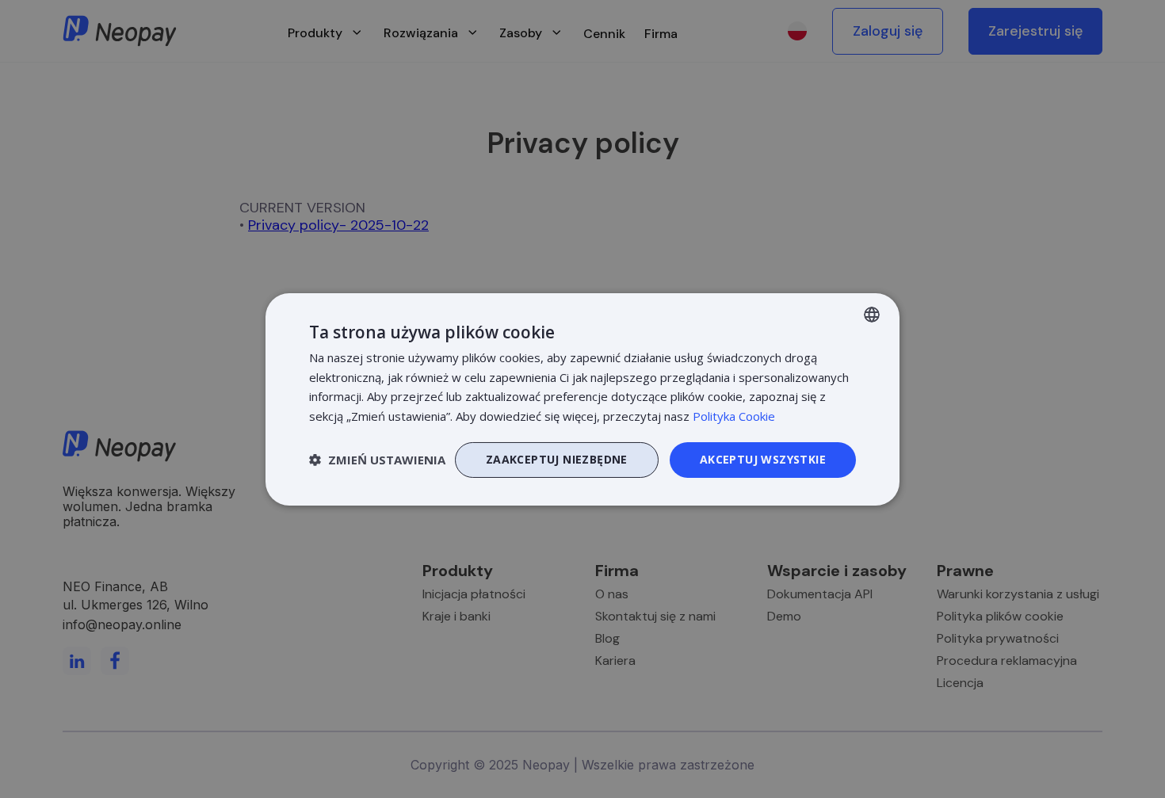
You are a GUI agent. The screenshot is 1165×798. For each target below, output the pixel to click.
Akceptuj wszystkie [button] (763, 459)
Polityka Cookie (734, 416)
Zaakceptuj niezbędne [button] (557, 459)
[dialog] (582, 398)
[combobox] (872, 314)
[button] (377, 459)
